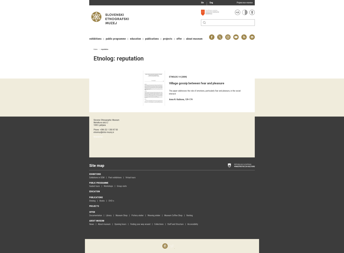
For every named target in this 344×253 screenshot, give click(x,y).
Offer (92, 212)
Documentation (95, 215)
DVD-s (111, 200)
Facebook (211, 35)
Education (94, 191)
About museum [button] (194, 38)
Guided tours (94, 186)
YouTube (236, 35)
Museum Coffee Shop (173, 215)
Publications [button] (152, 38)
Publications (96, 197)
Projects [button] (167, 38)
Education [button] (135, 38)
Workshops (108, 186)
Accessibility (192, 224)
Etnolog (92, 200)
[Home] (111, 25)
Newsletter (98, 137)
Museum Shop (122, 215)
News (91, 224)
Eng (211, 2)
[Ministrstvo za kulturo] (241, 165)
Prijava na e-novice (245, 2)
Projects (94, 206)
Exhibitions (95, 174)
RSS (243, 35)
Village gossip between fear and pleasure (196, 83)
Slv (202, 2)
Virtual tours (131, 177)
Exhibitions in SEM (96, 177)
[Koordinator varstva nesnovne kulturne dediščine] (217, 13)
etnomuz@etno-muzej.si (104, 132)
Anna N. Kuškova (176, 99)
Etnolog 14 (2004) (178, 77)
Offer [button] (179, 38)
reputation (104, 49)
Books (102, 200)
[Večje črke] (237, 12)
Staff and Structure (175, 224)
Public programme (98, 183)
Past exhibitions (115, 177)
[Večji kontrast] (245, 12)
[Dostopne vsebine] (252, 12)
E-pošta (252, 35)
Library (109, 215)
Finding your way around (140, 224)
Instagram (228, 35)
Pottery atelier (137, 215)
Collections (159, 224)
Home (95, 49)
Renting (189, 215)
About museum (96, 221)
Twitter (220, 35)
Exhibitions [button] (95, 38)
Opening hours (120, 224)
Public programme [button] (116, 38)
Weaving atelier (154, 215)
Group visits (122, 186)
